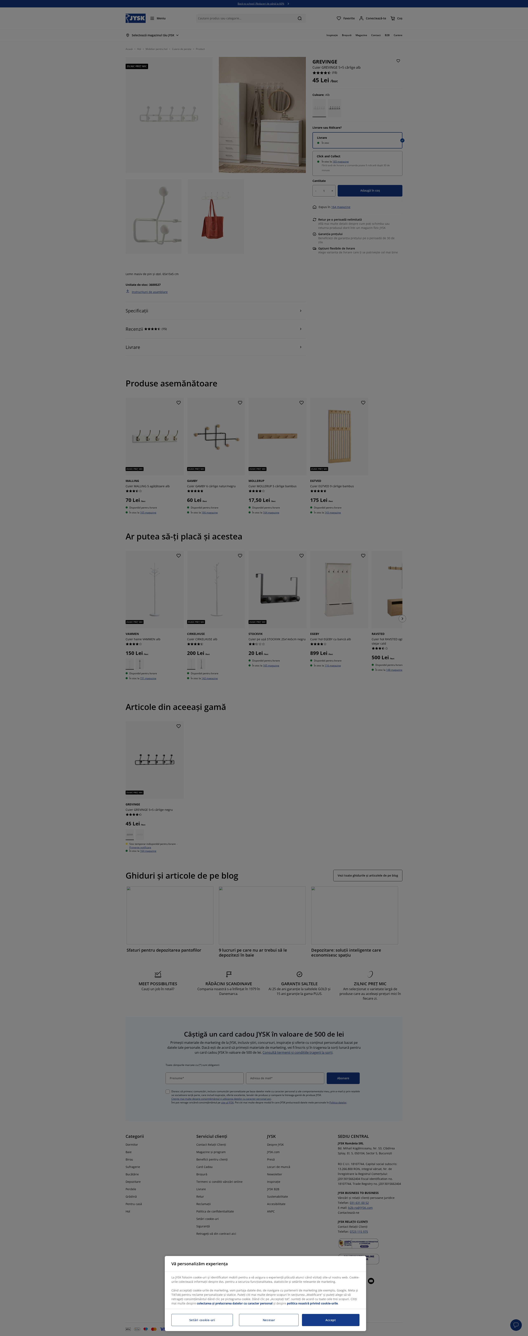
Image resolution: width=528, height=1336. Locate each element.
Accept (330, 1320)
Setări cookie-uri (202, 1320)
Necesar (269, 1320)
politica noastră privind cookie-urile (312, 1303)
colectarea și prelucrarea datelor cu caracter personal (234, 1303)
